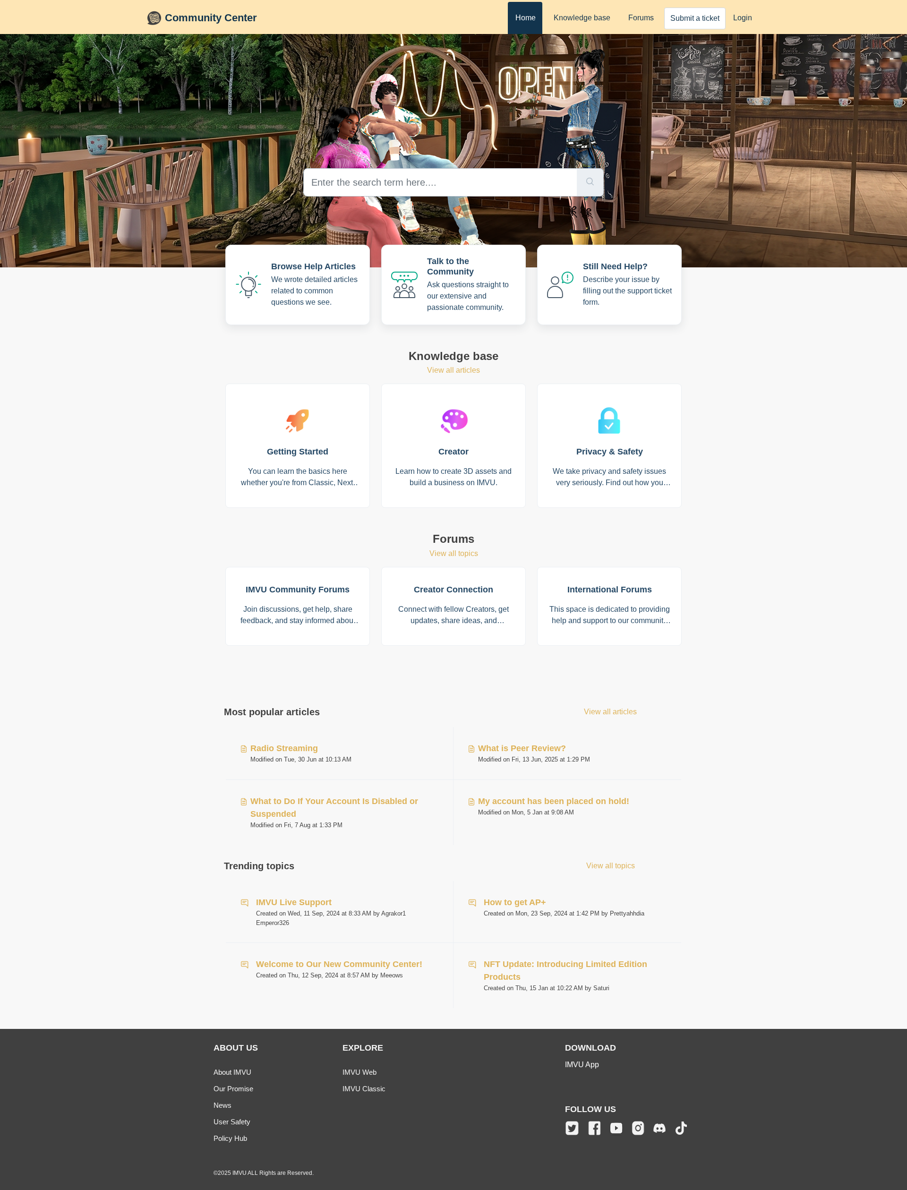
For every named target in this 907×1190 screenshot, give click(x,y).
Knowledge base (582, 18)
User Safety (232, 1122)
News (222, 1105)
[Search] (590, 182)
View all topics (453, 553)
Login (742, 18)
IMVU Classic (363, 1089)
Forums (641, 18)
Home (525, 18)
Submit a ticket (694, 18)
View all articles (453, 370)
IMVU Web (359, 1072)
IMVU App (582, 1065)
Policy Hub (230, 1138)
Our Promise (233, 1089)
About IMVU (232, 1072)
